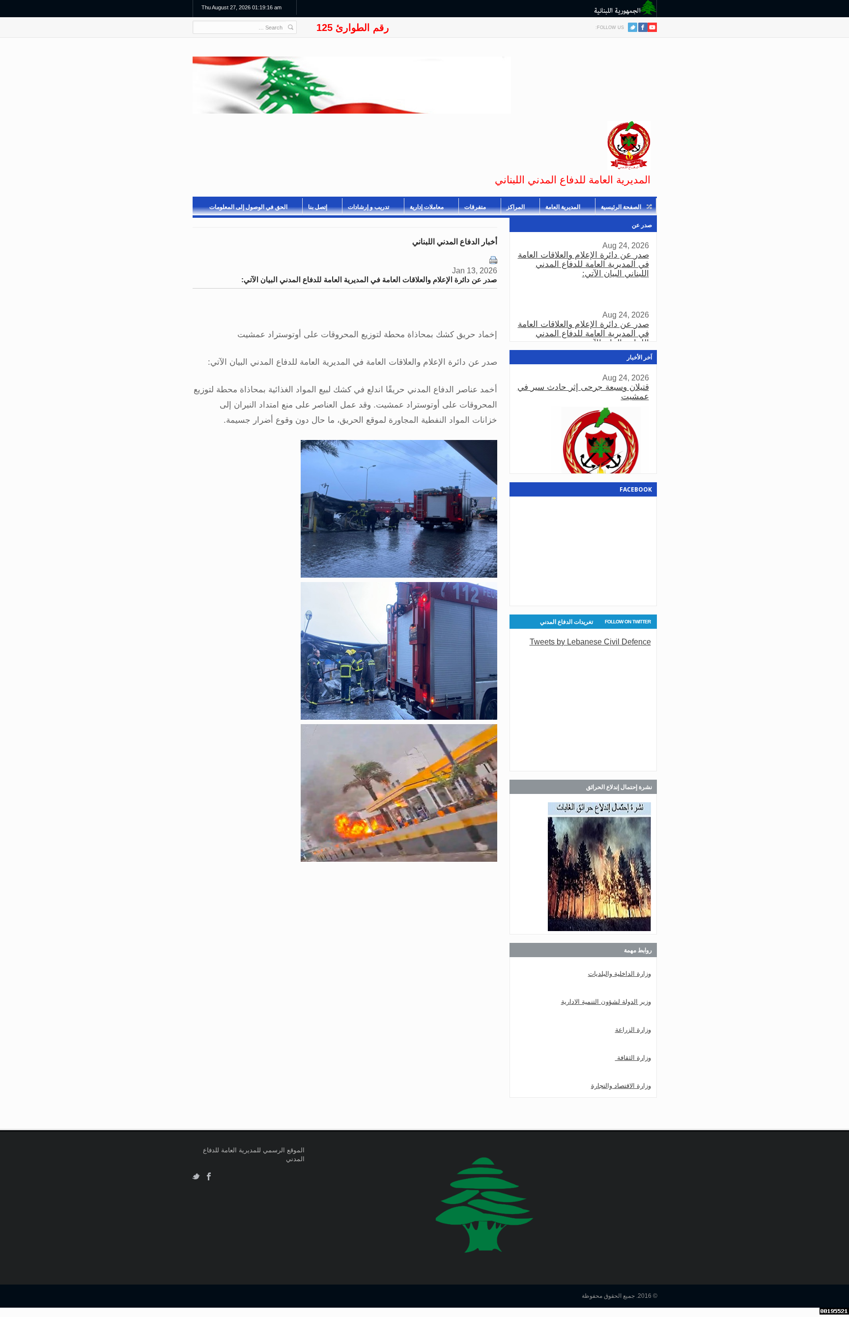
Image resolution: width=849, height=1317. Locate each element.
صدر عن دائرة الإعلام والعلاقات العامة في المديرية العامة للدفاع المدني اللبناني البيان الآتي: (583, 264)
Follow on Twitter (628, 621)
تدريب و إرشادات (368, 207)
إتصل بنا (317, 207)
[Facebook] (643, 27)
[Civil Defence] (629, 145)
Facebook (209, 1176)
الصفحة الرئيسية (621, 207)
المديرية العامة (562, 207)
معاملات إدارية (427, 207)
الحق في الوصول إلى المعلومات (248, 207)
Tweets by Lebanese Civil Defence (590, 641)
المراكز (516, 207)
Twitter (632, 27)
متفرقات (475, 207)
